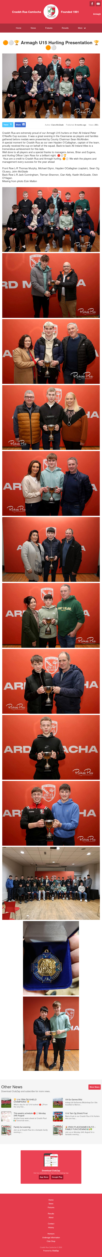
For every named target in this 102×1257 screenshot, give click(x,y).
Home (18, 28)
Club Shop (51, 1241)
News (33, 28)
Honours (51, 1234)
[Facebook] (92, 3)
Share (18, 124)
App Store (44, 1177)
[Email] (98, 3)
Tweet (5, 124)
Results (65, 28)
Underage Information (51, 1237)
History (51, 1227)
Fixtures (48, 28)
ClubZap (55, 1251)
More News (95, 1087)
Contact (51, 1224)
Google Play (57, 1177)
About (51, 1217)
